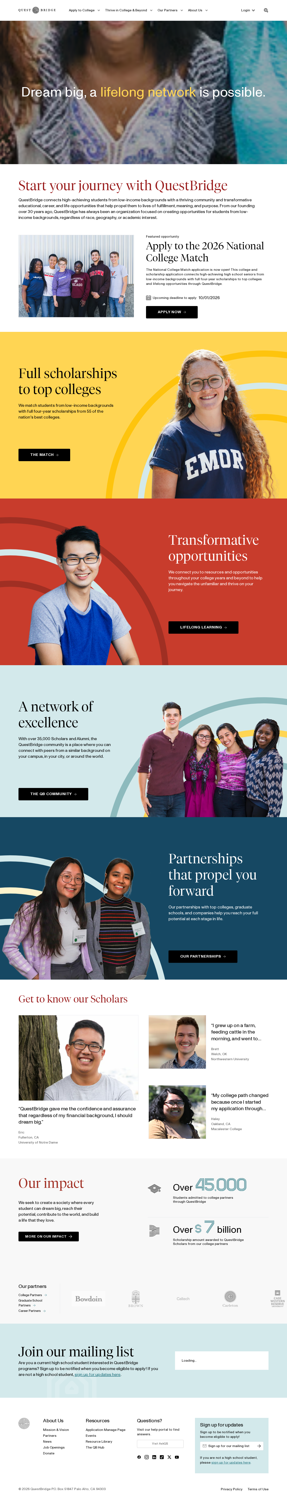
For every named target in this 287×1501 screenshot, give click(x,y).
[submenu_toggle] (98, 10)
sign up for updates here (97, 1375)
